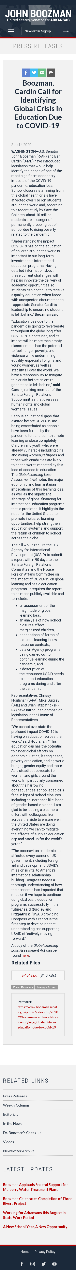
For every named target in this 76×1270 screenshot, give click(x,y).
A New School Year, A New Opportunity (35, 1226)
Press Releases (15, 1096)
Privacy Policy (44, 1251)
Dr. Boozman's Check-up (22, 1132)
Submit (66, 31)
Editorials (10, 1114)
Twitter (34, 73)
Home (25, 1251)
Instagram (33, 1264)
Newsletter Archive (18, 1151)
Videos (8, 1141)
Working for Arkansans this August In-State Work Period (35, 1215)
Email (42, 73)
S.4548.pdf (30, 975)
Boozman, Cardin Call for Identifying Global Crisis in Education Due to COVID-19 (38, 104)
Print (51, 73)
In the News (12, 1123)
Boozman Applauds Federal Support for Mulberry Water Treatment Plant (35, 1187)
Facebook (26, 73)
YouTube (54, 1264)
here (25, 955)
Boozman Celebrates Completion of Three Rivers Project (37, 1201)
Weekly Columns (16, 1105)
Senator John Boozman (38, 15)
